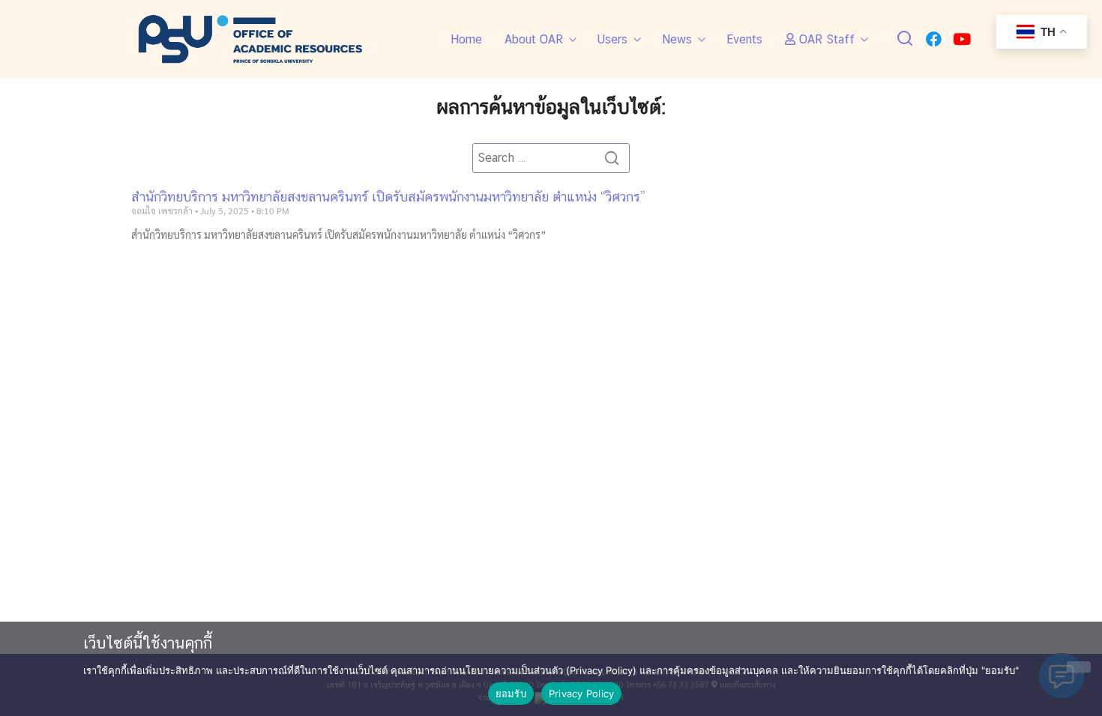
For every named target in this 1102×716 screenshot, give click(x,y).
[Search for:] (551, 158)
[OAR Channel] (962, 39)
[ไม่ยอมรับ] (1079, 667)
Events (744, 39)
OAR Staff (825, 39)
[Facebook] (934, 39)
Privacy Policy (582, 694)
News (677, 39)
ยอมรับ (511, 694)
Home (466, 39)
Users (612, 39)
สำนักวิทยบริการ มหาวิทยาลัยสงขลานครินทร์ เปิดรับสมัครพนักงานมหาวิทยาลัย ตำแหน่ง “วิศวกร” (388, 196)
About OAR (534, 39)
